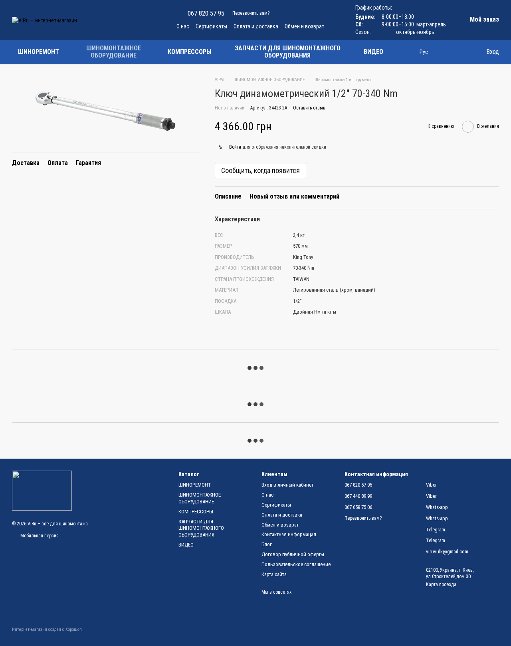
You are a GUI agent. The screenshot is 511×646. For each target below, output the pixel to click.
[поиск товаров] (403, 52)
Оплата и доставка (256, 26)
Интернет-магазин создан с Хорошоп (47, 629)
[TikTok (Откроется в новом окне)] (112, 20)
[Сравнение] (463, 52)
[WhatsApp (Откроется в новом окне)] (160, 20)
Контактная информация (288, 534)
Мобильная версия (39, 536)
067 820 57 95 (206, 13)
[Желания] (447, 52)
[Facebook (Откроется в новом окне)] (122, 20)
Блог (266, 544)
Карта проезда (441, 584)
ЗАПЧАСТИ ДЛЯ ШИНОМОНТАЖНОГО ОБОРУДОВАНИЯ (288, 51)
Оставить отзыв (309, 108)
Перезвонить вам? (250, 13)
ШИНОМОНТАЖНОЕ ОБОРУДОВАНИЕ (113, 51)
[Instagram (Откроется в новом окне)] (103, 20)
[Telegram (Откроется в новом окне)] (132, 20)
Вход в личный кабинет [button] (287, 485)
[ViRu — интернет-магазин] (42, 490)
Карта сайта (274, 574)
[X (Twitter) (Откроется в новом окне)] (151, 20)
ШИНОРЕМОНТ (38, 52)
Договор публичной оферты (292, 554)
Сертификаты (211, 26)
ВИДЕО (373, 52)
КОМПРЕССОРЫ (189, 52)
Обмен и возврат (304, 26)
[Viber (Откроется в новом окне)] (141, 20)
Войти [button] (235, 147)
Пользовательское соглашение (296, 564)
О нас (182, 26)
